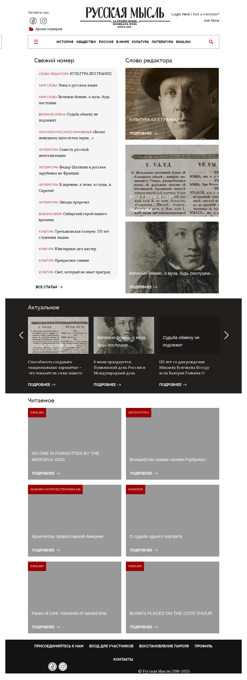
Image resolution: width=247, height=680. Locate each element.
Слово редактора (54, 74)
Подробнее (141, 133)
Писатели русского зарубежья (65, 132)
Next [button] (226, 335)
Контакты (123, 659)
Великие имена (52, 114)
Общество (86, 42)
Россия (106, 42)
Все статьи (46, 287)
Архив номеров (48, 29)
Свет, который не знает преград (82, 272)
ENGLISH (183, 42)
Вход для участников (111, 646)
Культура (140, 42)
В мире (122, 42)
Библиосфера (50, 214)
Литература (162, 42)
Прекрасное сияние (72, 260)
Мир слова (48, 85)
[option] (58, 355)
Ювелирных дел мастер (75, 249)
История (64, 42)
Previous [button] (20, 335)
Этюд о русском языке (77, 85)
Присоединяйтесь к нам (58, 646)
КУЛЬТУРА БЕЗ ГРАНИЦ (90, 74)
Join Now (211, 20)
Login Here (181, 14)
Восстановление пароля (164, 646)
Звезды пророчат (74, 202)
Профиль (203, 646)
